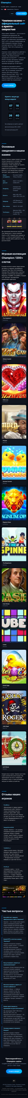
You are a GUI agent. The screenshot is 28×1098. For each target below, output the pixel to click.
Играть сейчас (8, 85)
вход (12, 13)
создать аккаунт (21, 13)
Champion (6, 2)
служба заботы (5, 6)
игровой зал (13, 6)
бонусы (16, 9)
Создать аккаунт (14, 1071)
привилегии (10, 9)
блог (3, 9)
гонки (19, 6)
